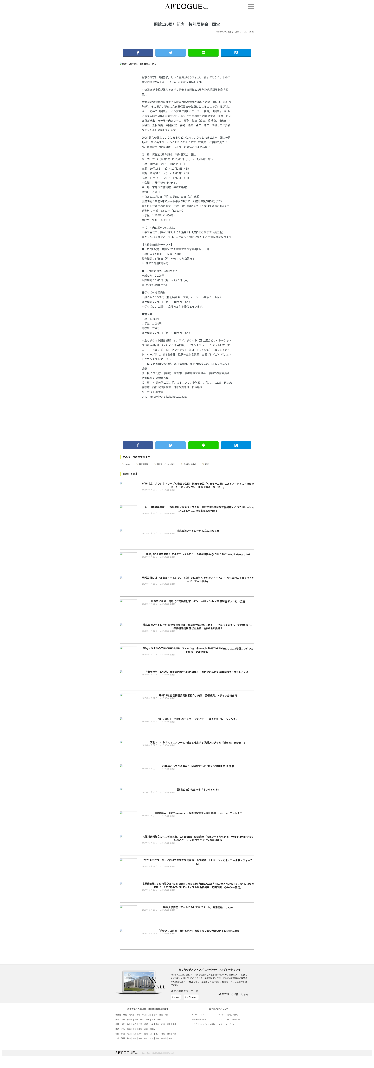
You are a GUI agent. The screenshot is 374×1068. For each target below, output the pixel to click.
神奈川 (129, 1019)
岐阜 (129, 1024)
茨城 (153, 1019)
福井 (174, 1024)
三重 (140, 1024)
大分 (151, 1038)
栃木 (147, 1019)
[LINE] (203, 53)
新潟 (146, 1024)
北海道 (131, 1014)
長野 (157, 1024)
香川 (157, 1033)
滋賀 (140, 1029)
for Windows (191, 997)
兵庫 (129, 1029)
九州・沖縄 (120, 1038)
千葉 (142, 1019)
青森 (138, 1014)
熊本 (146, 1038)
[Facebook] (138, 53)
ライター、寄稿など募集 (228, 1014)
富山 (168, 1024)
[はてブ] (236, 53)
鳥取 (140, 1033)
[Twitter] (170, 53)
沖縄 (170, 1038)
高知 (174, 1033)
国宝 (207, 464)
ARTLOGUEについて (200, 1014)
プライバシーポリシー (227, 1024)
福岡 (129, 1038)
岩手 (155, 1014)
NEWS (127, 464)
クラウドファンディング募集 (203, 1024)
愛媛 (168, 1033)
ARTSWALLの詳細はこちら (233, 994)
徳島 (163, 1033)
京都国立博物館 (190, 464)
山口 (151, 1033)
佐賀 (134, 1038)
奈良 (146, 1029)
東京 (123, 1019)
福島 (166, 1014)
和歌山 (152, 1029)
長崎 (140, 1038)
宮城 (161, 1014)
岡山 (129, 1033)
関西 (117, 1029)
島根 (146, 1033)
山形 (149, 1014)
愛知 (123, 1024)
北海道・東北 (121, 1014)
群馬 (159, 1019)
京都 (134, 1029)
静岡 (134, 1024)
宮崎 (157, 1038)
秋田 (144, 1014)
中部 (117, 1024)
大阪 (123, 1029)
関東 (117, 1019)
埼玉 (136, 1019)
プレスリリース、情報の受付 (229, 1019)
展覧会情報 (143, 464)
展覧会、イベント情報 (166, 464)
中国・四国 (120, 1033)
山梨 (151, 1024)
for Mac (175, 997)
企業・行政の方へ (199, 1019)
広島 (134, 1033)
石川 (163, 1024)
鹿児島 (164, 1038)
